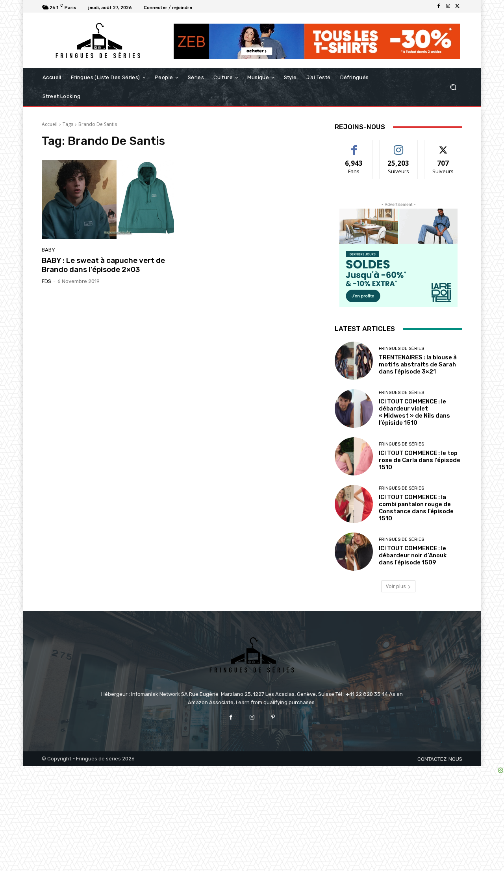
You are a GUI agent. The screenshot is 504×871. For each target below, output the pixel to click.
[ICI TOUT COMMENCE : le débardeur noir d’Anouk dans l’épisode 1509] (354, 552)
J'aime (354, 146)
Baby (48, 249)
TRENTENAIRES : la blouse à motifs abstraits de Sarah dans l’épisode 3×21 (418, 364)
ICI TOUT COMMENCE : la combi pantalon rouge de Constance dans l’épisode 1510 (416, 508)
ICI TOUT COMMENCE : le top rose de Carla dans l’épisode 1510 (419, 460)
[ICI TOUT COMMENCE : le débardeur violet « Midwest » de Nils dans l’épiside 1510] (354, 408)
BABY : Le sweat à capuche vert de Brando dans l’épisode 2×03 (103, 265)
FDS (46, 281)
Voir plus (396, 586)
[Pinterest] (273, 717)
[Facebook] (438, 6)
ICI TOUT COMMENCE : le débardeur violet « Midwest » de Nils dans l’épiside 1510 (414, 412)
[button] (453, 87)
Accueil (49, 124)
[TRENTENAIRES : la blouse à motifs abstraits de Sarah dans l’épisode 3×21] (354, 361)
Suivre (399, 146)
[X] (457, 6)
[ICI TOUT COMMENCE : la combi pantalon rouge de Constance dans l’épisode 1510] (354, 504)
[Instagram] (448, 6)
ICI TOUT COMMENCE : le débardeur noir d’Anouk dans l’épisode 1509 (413, 555)
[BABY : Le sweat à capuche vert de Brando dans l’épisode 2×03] (108, 199)
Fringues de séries (401, 348)
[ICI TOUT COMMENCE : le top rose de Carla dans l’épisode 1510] (354, 456)
